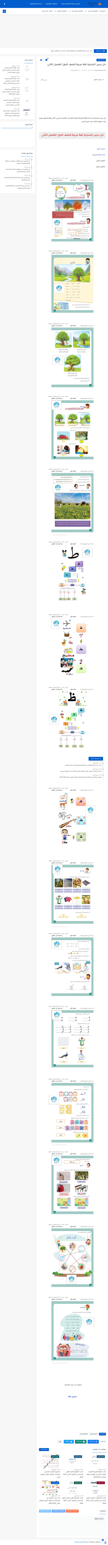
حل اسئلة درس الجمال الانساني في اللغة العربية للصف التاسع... (70, 51)
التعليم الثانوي (62, 11)
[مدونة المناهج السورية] (95, 4)
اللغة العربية (84, 1434)
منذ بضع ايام (101, 1469)
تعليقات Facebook (58, 1511)
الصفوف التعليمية (51, 4)
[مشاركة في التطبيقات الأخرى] (60, 1442)
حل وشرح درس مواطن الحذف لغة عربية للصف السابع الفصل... (18, 171)
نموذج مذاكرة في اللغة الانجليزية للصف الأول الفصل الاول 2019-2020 (80, 777)
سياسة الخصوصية (36, 4)
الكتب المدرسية (47, 11)
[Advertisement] (54, 31)
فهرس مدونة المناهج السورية (70, 4)
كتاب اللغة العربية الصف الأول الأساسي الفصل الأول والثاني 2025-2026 (96, 1474)
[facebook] (4, 4)
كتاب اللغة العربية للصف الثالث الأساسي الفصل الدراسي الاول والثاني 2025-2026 (11, 81)
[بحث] (4, 11)
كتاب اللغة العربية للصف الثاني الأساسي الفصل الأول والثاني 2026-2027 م (11, 70)
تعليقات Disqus (45, 1511)
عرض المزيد (44, 1449)
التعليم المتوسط (77, 11)
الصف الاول (101, 60)
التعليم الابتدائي (93, 11)
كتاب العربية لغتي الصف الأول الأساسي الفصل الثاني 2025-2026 (72, 1500)
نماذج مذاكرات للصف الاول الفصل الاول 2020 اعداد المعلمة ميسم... (80, 771)
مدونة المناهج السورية (81, 1542)
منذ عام (16, 98)
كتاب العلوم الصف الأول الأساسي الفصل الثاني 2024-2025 (73, 1474)
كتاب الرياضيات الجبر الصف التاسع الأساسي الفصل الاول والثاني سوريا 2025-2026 (11, 113)
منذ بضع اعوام (96, 763)
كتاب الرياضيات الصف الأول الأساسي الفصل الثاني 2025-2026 (96, 1500)
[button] (93, 1442)
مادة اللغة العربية (99, 155)
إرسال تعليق (99, 1519)
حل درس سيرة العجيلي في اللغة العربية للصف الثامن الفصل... (18, 187)
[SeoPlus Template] (105, 1542)
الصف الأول (101, 149)
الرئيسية (102, 11)
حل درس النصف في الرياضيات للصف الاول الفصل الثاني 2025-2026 (49, 1500)
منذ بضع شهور (78, 1469)
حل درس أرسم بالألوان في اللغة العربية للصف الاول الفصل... (82, 765)
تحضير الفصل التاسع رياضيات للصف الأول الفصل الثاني (50, 1474)
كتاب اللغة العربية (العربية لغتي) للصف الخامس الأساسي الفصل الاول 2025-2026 (11, 103)
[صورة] (27, 69)
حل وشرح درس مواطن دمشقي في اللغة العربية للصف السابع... (17, 162)
